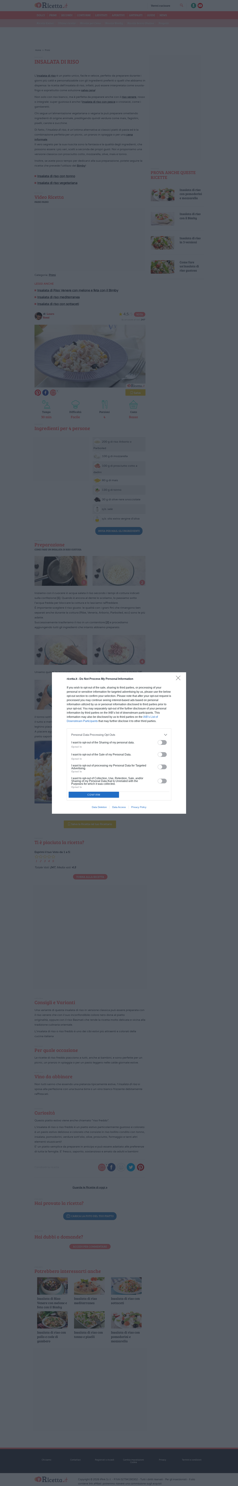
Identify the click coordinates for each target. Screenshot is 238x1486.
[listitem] (119, 735)
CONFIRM (93, 794)
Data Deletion (99, 807)
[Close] (179, 679)
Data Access (119, 807)
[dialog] (119, 743)
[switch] (162, 742)
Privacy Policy (138, 807)
